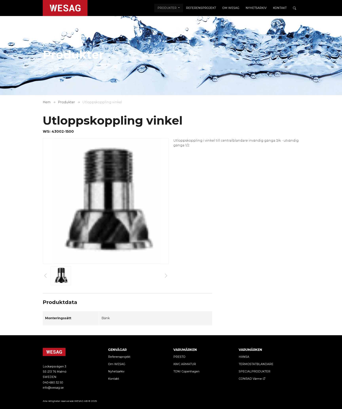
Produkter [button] (167, 8)
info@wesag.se (53, 387)
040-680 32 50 (53, 382)
